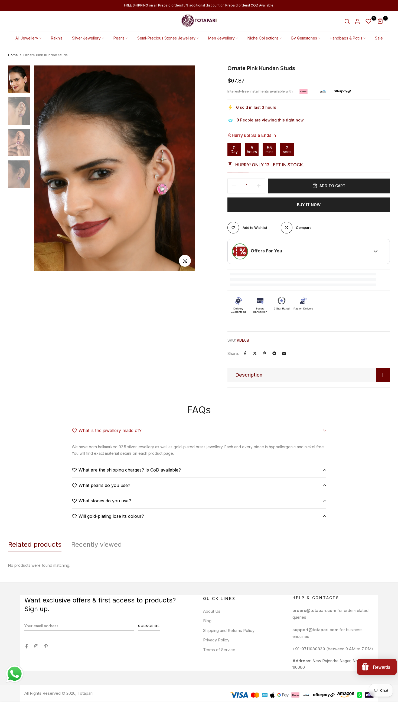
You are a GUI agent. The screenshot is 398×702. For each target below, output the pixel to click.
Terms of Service (219, 649)
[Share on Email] (284, 353)
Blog (207, 620)
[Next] (185, 168)
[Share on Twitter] (255, 353)
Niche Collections (263, 38)
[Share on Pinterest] (264, 353)
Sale (379, 38)
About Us (211, 611)
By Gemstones (304, 38)
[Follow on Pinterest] (46, 646)
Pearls (119, 38)
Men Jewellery (221, 38)
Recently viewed (96, 544)
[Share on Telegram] (274, 353)
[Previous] (44, 168)
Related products (34, 544)
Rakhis (57, 38)
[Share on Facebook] (245, 353)
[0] (368, 21)
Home (13, 55)
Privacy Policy (216, 639)
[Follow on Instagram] (36, 646)
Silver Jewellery (86, 38)
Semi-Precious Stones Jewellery (166, 38)
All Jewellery (26, 38)
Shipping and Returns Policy (229, 630)
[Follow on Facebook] (26, 646)
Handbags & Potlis (346, 38)
